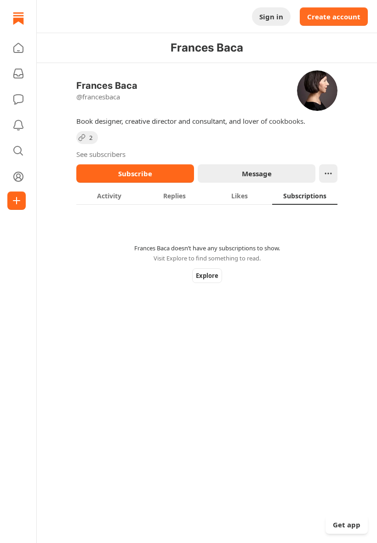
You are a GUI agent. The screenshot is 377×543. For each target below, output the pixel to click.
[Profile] (18, 177)
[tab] (109, 195)
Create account (333, 16)
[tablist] (206, 195)
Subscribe (135, 173)
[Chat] (18, 99)
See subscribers (101, 154)
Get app (346, 524)
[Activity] (18, 125)
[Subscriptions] (18, 74)
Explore (207, 276)
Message (257, 173)
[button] (18, 48)
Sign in (271, 16)
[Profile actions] (328, 173)
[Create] (16, 200)
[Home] (18, 18)
